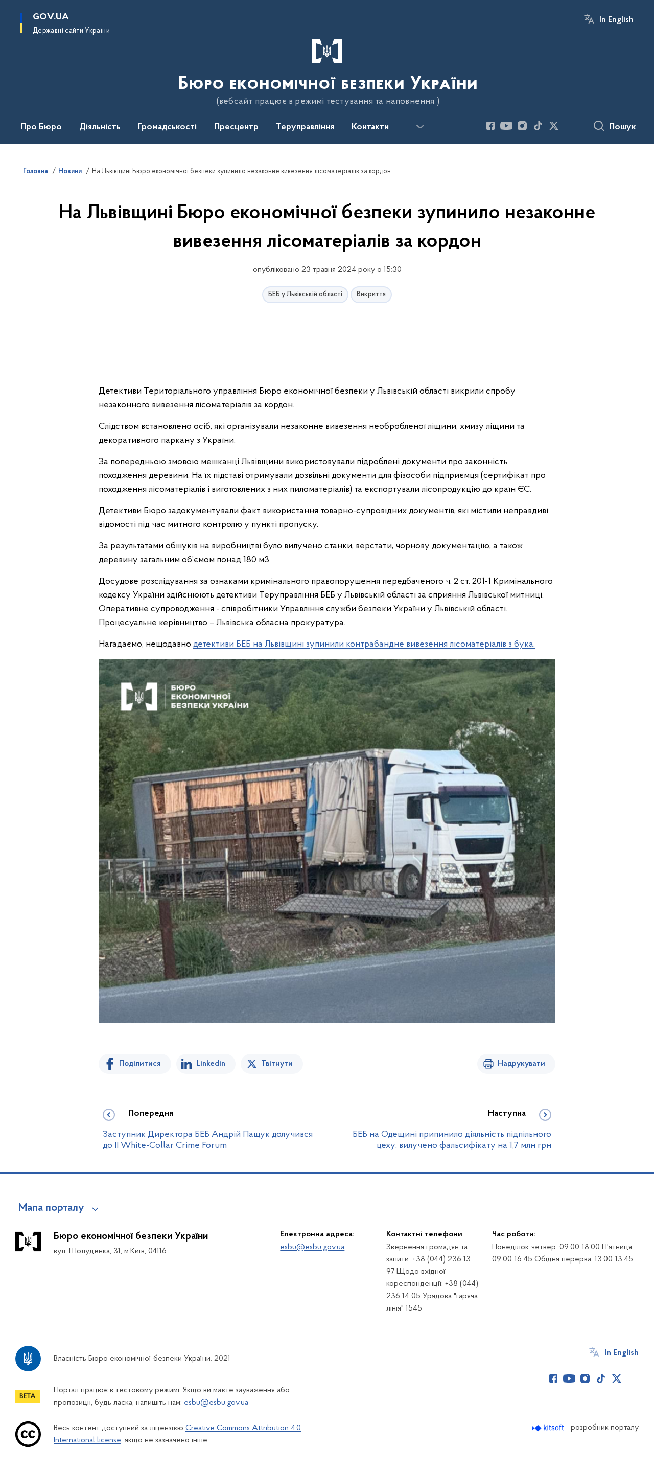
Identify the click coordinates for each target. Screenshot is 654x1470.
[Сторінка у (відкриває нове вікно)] (570, 126)
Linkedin (211, 1064)
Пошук (622, 127)
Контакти (370, 127)
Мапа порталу (51, 1208)
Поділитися (140, 1064)
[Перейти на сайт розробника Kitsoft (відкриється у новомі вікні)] (549, 1428)
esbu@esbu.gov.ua (312, 1247)
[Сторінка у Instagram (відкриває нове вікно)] (522, 126)
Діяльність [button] (100, 127)
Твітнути (277, 1064)
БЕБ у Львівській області (305, 294)
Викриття (371, 294)
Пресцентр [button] (236, 127)
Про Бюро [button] (41, 127)
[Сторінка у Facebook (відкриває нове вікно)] (490, 126)
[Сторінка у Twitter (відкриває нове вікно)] (554, 126)
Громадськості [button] (167, 127)
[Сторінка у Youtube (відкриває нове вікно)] (506, 126)
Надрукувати (521, 1064)
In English (616, 20)
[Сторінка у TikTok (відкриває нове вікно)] (538, 126)
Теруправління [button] (305, 127)
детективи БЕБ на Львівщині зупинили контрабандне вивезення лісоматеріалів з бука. (364, 644)
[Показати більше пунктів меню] (420, 126)
